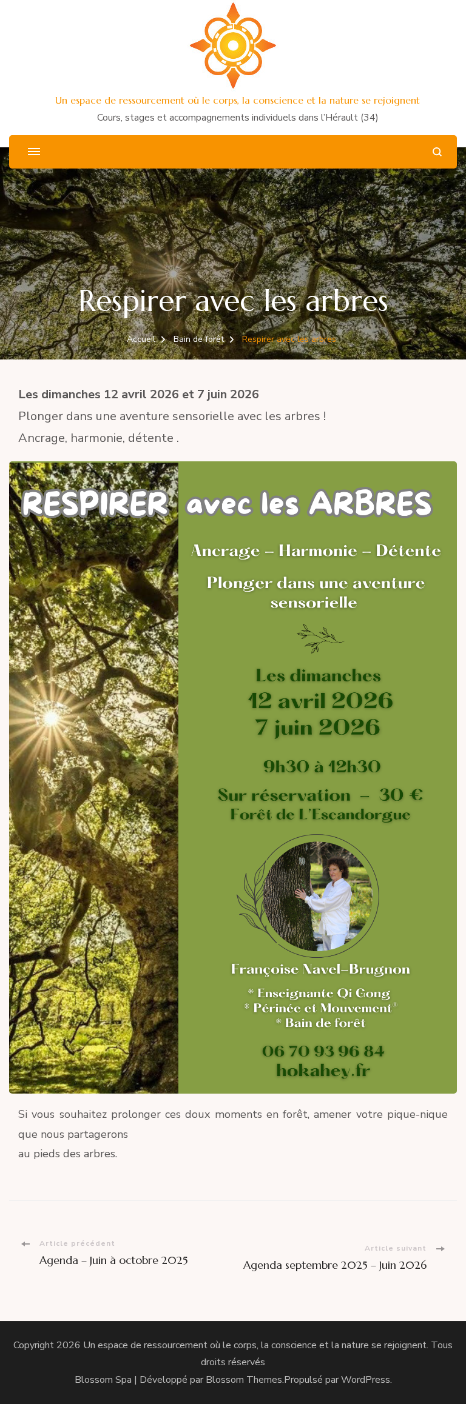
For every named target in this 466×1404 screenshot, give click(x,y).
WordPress (365, 1379)
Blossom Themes (244, 1379)
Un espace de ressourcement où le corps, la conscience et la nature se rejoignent (237, 100)
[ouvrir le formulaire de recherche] (437, 151)
